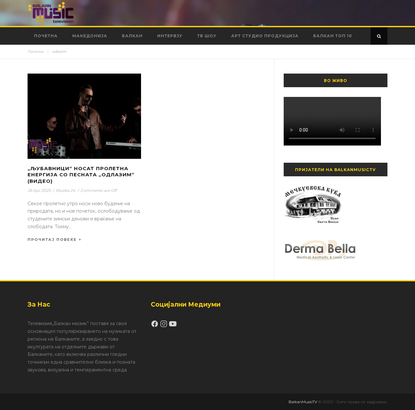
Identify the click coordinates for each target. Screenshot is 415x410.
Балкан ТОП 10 (332, 35)
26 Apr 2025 (39, 190)
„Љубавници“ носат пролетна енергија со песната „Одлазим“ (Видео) (81, 174)
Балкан (132, 35)
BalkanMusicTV (303, 401)
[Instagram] (164, 326)
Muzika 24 (65, 190)
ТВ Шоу (207, 35)
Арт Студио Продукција (265, 35)
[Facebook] (155, 326)
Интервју (170, 35)
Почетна (46, 35)
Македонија (89, 35)
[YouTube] (173, 326)
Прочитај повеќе (52, 239)
